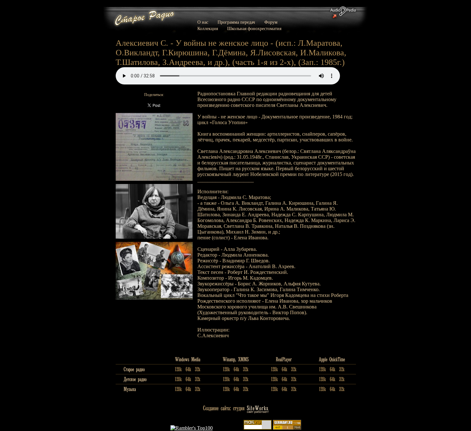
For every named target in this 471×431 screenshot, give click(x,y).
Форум (270, 22)
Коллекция (207, 28)
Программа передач (236, 22)
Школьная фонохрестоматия (254, 28)
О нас (202, 22)
